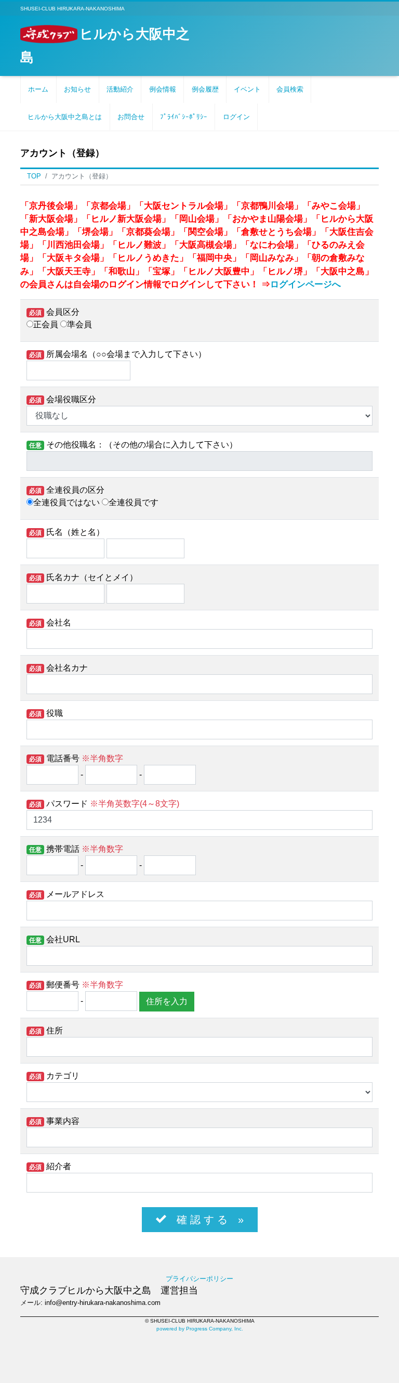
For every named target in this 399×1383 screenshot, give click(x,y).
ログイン (236, 117)
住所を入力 (167, 1001)
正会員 (45, 324)
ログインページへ (305, 284)
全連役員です (133, 502)
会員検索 (289, 89)
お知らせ (77, 89)
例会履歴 (205, 89)
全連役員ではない (66, 502)
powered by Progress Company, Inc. (199, 1328)
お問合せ (130, 117)
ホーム (38, 89)
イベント (247, 89)
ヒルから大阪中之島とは (65, 117)
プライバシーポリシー (199, 1279)
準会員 (79, 324)
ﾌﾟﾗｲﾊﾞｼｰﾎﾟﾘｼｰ (183, 117)
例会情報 (162, 89)
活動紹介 (120, 89)
